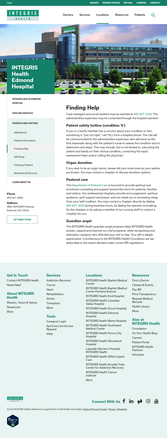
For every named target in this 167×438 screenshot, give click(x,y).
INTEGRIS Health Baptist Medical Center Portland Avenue (106, 290)
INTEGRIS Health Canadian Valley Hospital (103, 302)
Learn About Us (21, 182)
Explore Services (22, 113)
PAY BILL (128, 3)
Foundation (139, 328)
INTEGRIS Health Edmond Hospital (26, 101)
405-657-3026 (75, 205)
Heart (49, 289)
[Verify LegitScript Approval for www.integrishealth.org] (13, 420)
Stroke (50, 298)
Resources (121, 14)
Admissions (20, 132)
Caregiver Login (56, 321)
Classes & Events (142, 284)
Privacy (112, 409)
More (10, 311)
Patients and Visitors (25, 123)
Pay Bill (136, 289)
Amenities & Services (25, 173)
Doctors (68, 14)
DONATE (94, 3)
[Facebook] (123, 401)
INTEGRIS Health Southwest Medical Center (103, 327)
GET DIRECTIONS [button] (22, 219)
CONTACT (155, 3)
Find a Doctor (140, 280)
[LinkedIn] (131, 401)
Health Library (141, 306)
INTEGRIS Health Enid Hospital (105, 296)
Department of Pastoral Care (89, 185)
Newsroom (14, 307)
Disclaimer (122, 409)
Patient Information (25, 140)
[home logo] (23, 17)
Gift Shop (19, 156)
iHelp (49, 333)
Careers (137, 337)
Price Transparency (144, 294)
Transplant (53, 303)
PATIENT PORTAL (111, 3)
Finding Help (21, 148)
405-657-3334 (143, 114)
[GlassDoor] (139, 401)
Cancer (50, 284)
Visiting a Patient (23, 165)
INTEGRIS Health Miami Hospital (106, 320)
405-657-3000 (15, 197)
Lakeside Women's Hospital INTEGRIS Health (103, 350)
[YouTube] (156, 401)
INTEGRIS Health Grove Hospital (106, 308)
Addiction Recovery (58, 280)
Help (9, 2)
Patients (140, 14)
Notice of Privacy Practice (95, 409)
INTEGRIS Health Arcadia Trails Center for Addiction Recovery (105, 366)
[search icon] (154, 14)
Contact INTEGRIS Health (23, 280)
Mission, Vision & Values (22, 302)
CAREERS (141, 3)
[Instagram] (148, 401)
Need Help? (14, 284)
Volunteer (138, 354)
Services (84, 14)
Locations (102, 14)
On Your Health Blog (144, 333)
